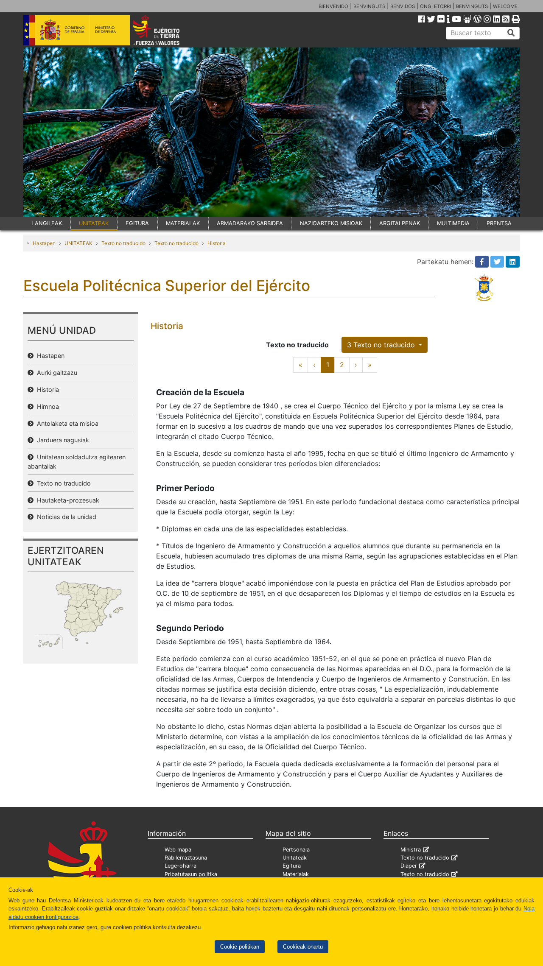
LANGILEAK (46, 223)
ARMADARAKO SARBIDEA (250, 223)
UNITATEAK (94, 223)
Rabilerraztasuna (186, 857)
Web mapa (178, 849)
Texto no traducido (123, 243)
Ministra (410, 849)
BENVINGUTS (369, 6)
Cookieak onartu (303, 947)
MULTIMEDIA (453, 223)
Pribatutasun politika (191, 874)
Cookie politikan (239, 947)
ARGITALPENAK (399, 223)
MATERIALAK (183, 223)
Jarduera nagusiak (61, 440)
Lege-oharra (180, 866)
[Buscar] (511, 33)
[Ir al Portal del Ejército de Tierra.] (166, 29)
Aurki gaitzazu (55, 372)
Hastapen (44, 243)
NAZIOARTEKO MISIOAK (331, 223)
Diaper (408, 866)
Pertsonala (296, 849)
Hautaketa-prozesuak (66, 500)
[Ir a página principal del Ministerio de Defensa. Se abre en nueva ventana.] (76, 29)
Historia (216, 243)
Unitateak (295, 857)
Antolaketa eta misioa (66, 423)
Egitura (292, 866)
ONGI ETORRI (435, 6)
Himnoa (46, 406)
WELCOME (505, 6)
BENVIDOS (402, 6)
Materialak (296, 874)
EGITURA (137, 223)
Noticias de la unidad (65, 516)
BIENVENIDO (333, 6)
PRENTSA (499, 223)
